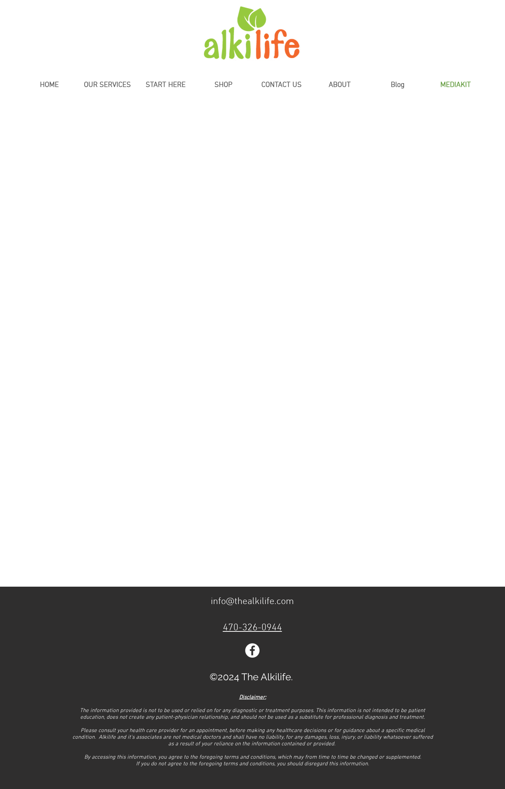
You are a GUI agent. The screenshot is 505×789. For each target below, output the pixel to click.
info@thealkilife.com (252, 601)
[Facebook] (252, 650)
